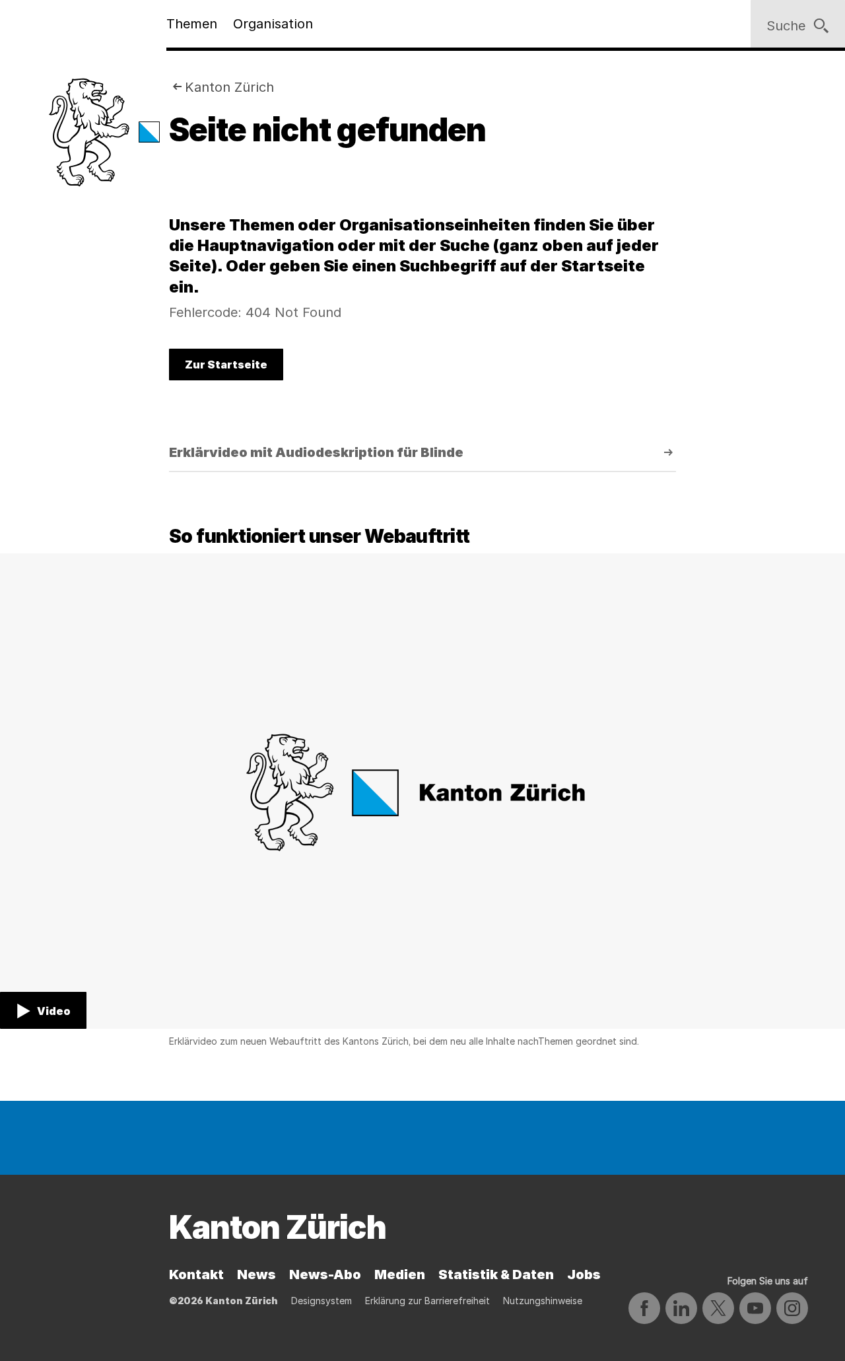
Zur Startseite (226, 364)
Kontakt (196, 1274)
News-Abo (325, 1274)
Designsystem (321, 1300)
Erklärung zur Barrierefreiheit (427, 1300)
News (256, 1274)
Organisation (273, 24)
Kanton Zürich (229, 87)
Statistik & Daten (496, 1274)
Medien (399, 1274)
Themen (191, 24)
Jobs (584, 1274)
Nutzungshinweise (542, 1300)
